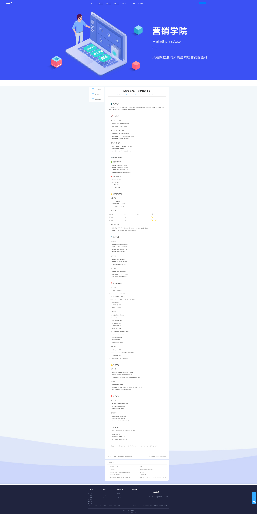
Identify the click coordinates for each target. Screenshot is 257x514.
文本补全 (142, 472)
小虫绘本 (99, 505)
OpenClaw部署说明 (132, 505)
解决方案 (108, 3)
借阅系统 (90, 503)
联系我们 (140, 3)
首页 (92, 3)
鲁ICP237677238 (126, 510)
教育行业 (104, 493)
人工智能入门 (143, 474)
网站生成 (90, 493)
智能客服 (90, 497)
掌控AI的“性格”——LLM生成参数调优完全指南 (120, 472)
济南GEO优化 (108, 505)
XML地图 (132, 510)
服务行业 (104, 497)
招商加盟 (124, 3)
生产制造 (104, 495)
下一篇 (157, 456)
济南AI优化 (113, 505)
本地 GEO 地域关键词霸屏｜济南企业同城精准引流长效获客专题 (154, 477)
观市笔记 (150, 505)
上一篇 (120, 456)
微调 (141, 466)
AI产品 (100, 3)
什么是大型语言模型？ (115, 474)
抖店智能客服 (155, 505)
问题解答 (98, 99)
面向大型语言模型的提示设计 (146, 469)
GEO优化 (90, 495)
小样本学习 (112, 469)
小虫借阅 (95, 505)
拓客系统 (90, 501)
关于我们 (132, 3)
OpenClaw (126, 505)
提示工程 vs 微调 (114, 466)
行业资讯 (98, 94)
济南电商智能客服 (144, 505)
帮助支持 (116, 3)
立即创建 (202, 2)
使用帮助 (98, 89)
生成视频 (90, 499)
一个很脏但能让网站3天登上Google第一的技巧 (120, 477)
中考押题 (103, 505)
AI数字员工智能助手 (162, 505)
